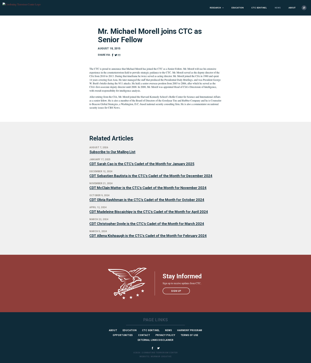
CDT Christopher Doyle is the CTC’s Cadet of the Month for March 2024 (146, 224)
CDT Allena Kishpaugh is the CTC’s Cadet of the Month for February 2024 (148, 236)
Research (215, 8)
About (292, 8)
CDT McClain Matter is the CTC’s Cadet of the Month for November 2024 (148, 188)
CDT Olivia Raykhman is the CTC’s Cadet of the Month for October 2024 (146, 200)
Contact (144, 335)
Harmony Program (189, 330)
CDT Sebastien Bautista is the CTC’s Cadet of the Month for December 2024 (150, 176)
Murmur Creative (161, 356)
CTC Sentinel (259, 8)
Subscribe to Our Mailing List (112, 152)
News (278, 8)
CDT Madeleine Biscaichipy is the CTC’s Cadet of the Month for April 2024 (148, 212)
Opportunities (123, 335)
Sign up (176, 291)
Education (237, 8)
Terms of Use (189, 335)
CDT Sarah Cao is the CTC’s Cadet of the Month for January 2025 (141, 164)
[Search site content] (304, 7)
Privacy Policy (165, 335)
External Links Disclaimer (155, 340)
